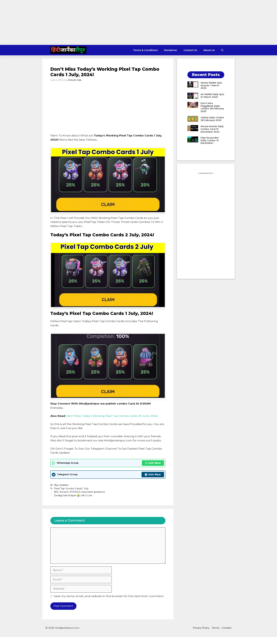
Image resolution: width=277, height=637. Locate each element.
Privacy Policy (201, 627)
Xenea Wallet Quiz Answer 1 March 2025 (211, 85)
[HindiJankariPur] (68, 50)
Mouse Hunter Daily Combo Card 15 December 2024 (212, 129)
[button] (222, 50)
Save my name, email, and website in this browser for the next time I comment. (109, 596)
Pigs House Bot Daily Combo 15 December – (210, 140)
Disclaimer (170, 50)
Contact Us (190, 50)
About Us (209, 50)
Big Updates (61, 485)
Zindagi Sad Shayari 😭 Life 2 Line (73, 495)
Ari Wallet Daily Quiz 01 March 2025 (212, 95)
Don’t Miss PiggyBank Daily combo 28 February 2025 (212, 107)
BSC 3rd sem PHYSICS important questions (79, 491)
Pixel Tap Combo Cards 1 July (71, 488)
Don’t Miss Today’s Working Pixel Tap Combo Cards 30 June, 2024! (112, 416)
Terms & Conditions (145, 50)
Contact (226, 627)
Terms (215, 627)
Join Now (154, 462)
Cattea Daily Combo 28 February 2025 (212, 119)
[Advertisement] (138, 22)
